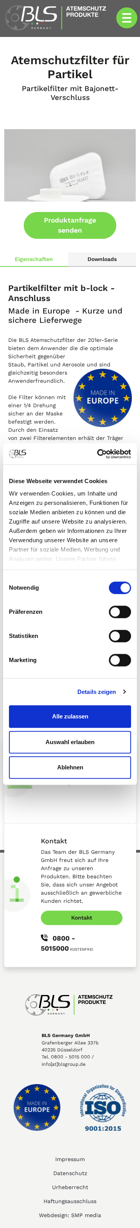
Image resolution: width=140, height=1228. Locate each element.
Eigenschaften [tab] (34, 259)
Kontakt (81, 917)
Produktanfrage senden (70, 225)
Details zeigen (96, 691)
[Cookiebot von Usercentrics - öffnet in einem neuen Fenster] (98, 454)
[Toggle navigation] (126, 17)
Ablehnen (70, 767)
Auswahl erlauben (70, 742)
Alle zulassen (70, 716)
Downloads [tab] (102, 259)
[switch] (120, 612)
